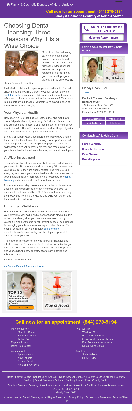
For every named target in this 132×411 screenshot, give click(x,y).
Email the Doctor (93, 122)
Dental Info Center (21, 345)
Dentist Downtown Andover (49, 380)
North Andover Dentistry (72, 376)
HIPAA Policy (89, 357)
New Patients (25, 357)
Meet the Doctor (20, 328)
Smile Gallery (89, 354)
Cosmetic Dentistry (93, 149)
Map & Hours (115, 118)
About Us (80, 351)
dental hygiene (52, 228)
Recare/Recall (25, 361)
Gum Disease (90, 154)
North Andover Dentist (19, 376)
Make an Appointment (103, 37)
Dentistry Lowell (74, 380)
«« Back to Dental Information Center (24, 266)
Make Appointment (94, 118)
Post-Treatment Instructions (97, 342)
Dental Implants (91, 159)
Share (86, 92)
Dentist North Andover (45, 376)
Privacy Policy (76, 397)
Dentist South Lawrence (100, 376)
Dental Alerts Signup (93, 345)
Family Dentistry (91, 143)
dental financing (12, 95)
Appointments (18, 351)
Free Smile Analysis (93, 335)
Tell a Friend (115, 122)
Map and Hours (19, 342)
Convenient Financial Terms (97, 339)
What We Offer (83, 328)
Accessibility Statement (98, 397)
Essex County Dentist (96, 380)
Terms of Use (120, 397)
